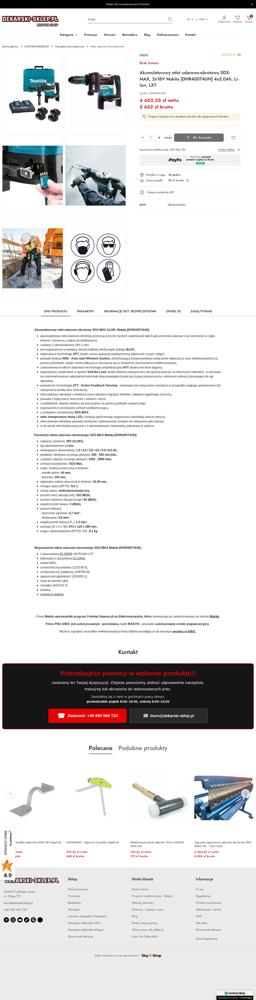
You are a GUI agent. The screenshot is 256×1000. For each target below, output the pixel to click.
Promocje (74, 896)
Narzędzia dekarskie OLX (84, 923)
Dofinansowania (78, 889)
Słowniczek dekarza (80, 936)
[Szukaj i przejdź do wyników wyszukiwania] (169, 19)
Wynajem (74, 909)
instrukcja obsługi (52, 594)
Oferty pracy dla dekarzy (148, 930)
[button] (68, 35)
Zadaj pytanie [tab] (201, 311)
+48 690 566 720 (15, 910)
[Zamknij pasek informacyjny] (252, 4)
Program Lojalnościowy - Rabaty (152, 896)
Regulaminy (203, 896)
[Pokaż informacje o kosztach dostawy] (188, 180)
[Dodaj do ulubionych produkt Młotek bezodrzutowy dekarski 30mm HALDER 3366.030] (121, 763)
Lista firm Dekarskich (145, 936)
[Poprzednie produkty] (10, 793)
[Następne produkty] (245, 793)
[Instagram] (13, 919)
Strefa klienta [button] (142, 879)
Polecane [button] (100, 748)
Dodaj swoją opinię (144, 923)
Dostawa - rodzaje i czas (147, 909)
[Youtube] (19, 919)
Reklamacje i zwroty (208, 909)
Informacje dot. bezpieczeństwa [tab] (130, 311)
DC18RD (79, 558)
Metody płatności (143, 903)
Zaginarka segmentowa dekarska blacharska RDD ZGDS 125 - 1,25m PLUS (158, 844)
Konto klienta (140, 889)
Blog (135, 916)
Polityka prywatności (209, 903)
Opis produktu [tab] (55, 311)
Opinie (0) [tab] (173, 311)
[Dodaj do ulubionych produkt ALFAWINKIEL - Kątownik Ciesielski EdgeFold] (57, 763)
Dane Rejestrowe (206, 939)
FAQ (199, 916)
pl (188, 19)
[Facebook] (6, 919)
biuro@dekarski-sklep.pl (18, 903)
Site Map (201, 923)
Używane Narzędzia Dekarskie (87, 916)
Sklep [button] (72, 879)
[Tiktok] (26, 919)
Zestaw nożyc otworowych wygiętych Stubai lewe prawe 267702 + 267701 (222, 844)
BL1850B (66, 554)
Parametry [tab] (85, 311)
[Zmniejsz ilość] (142, 138)
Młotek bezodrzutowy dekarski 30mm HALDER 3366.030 (93, 844)
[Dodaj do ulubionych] (233, 137)
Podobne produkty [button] (142, 748)
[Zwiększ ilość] (159, 138)
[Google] (33, 919)
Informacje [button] (204, 879)
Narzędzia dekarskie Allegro (86, 930)
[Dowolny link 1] (40, 919)
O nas (200, 889)
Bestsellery (74, 903)
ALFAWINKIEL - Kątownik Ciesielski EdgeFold (28, 842)
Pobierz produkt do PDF (160, 192)
